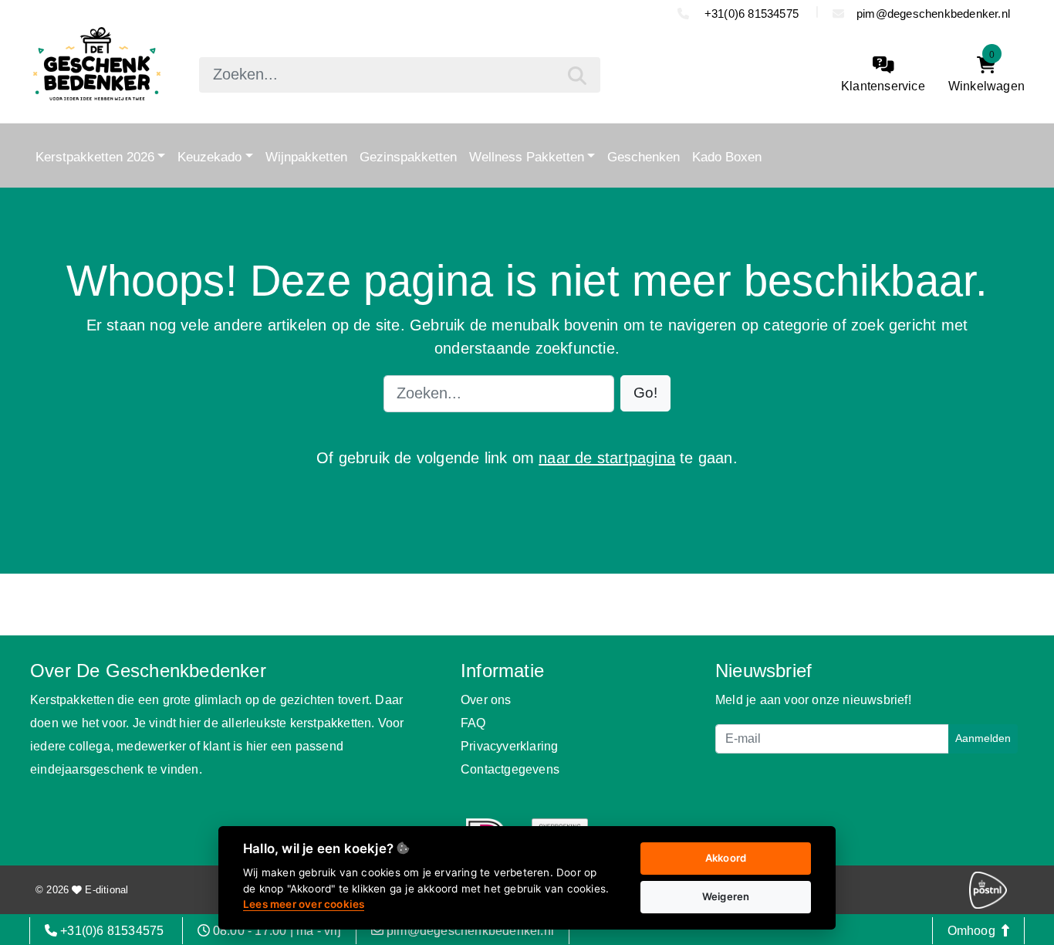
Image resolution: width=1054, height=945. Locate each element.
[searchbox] (399, 75)
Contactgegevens (510, 769)
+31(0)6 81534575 (751, 13)
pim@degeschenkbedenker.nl (933, 13)
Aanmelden (983, 738)
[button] (645, 393)
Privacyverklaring (509, 746)
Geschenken (643, 156)
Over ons (486, 699)
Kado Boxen (727, 156)
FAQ (473, 723)
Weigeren (726, 896)
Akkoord (725, 858)
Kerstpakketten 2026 (94, 156)
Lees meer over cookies (303, 904)
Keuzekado (209, 156)
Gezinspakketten (408, 156)
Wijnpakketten (306, 156)
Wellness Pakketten (526, 156)
